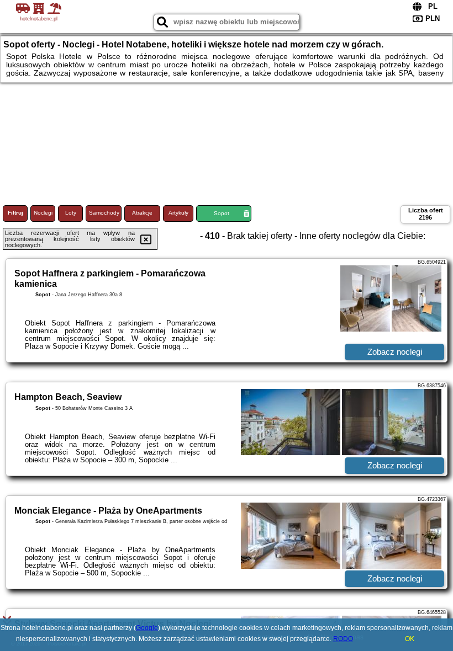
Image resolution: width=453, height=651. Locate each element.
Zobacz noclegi (394, 351)
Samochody (104, 213)
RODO (343, 639)
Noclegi (43, 213)
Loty (70, 213)
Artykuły (178, 213)
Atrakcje (142, 213)
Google (147, 628)
